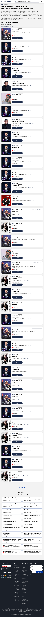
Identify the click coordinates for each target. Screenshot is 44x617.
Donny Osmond (20, 18)
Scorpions (14, 225)
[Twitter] (8, 573)
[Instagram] (7, 573)
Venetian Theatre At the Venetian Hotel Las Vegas (21, 200)
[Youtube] (5, 573)
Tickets (17, 38)
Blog (18, 614)
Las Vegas (15, 35)
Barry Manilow (15, 31)
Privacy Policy (22, 614)
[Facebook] (3, 573)
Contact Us (2, 569)
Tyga (13, 96)
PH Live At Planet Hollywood (17, 226)
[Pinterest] (10, 573)
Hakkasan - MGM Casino (16, 97)
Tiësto (31, 18)
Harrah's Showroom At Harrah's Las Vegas (19, 46)
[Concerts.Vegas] (6, 566)
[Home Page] (6, 1)
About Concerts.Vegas (9, 569)
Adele (14, 18)
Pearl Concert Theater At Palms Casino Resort (20, 85)
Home (2, 4)
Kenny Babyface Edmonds (18, 83)
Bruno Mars (27, 18)
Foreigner (14, 198)
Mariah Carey (37, 18)
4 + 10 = (30, 572)
